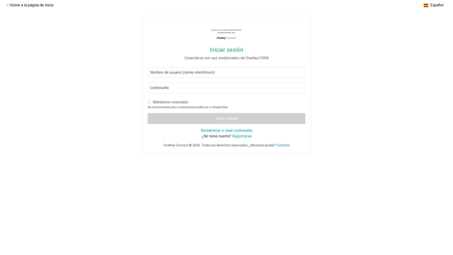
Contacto (283, 145)
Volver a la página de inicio (32, 5)
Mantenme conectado (170, 102)
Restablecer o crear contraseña (226, 130)
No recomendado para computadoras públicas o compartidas (188, 107)
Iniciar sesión (226, 118)
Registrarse (242, 136)
